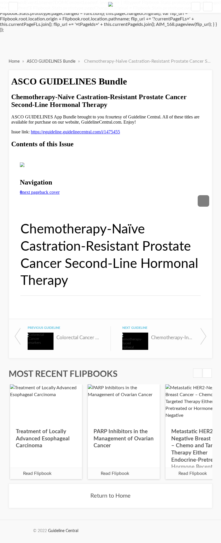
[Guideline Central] (110, 6)
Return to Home (110, 496)
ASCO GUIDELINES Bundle (52, 62)
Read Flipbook (37, 473)
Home (15, 62)
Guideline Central (63, 531)
